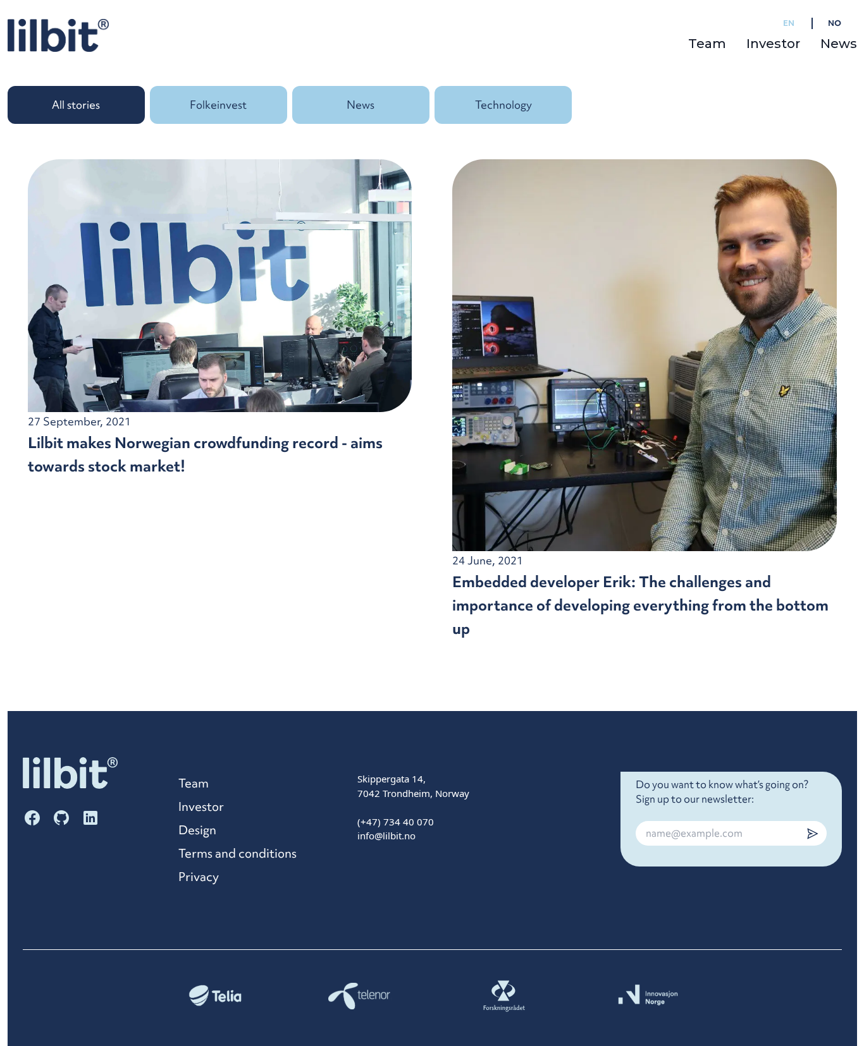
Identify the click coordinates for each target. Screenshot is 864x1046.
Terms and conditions (237, 853)
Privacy (198, 876)
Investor (773, 43)
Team (707, 43)
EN (788, 23)
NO (834, 23)
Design (197, 830)
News (838, 43)
